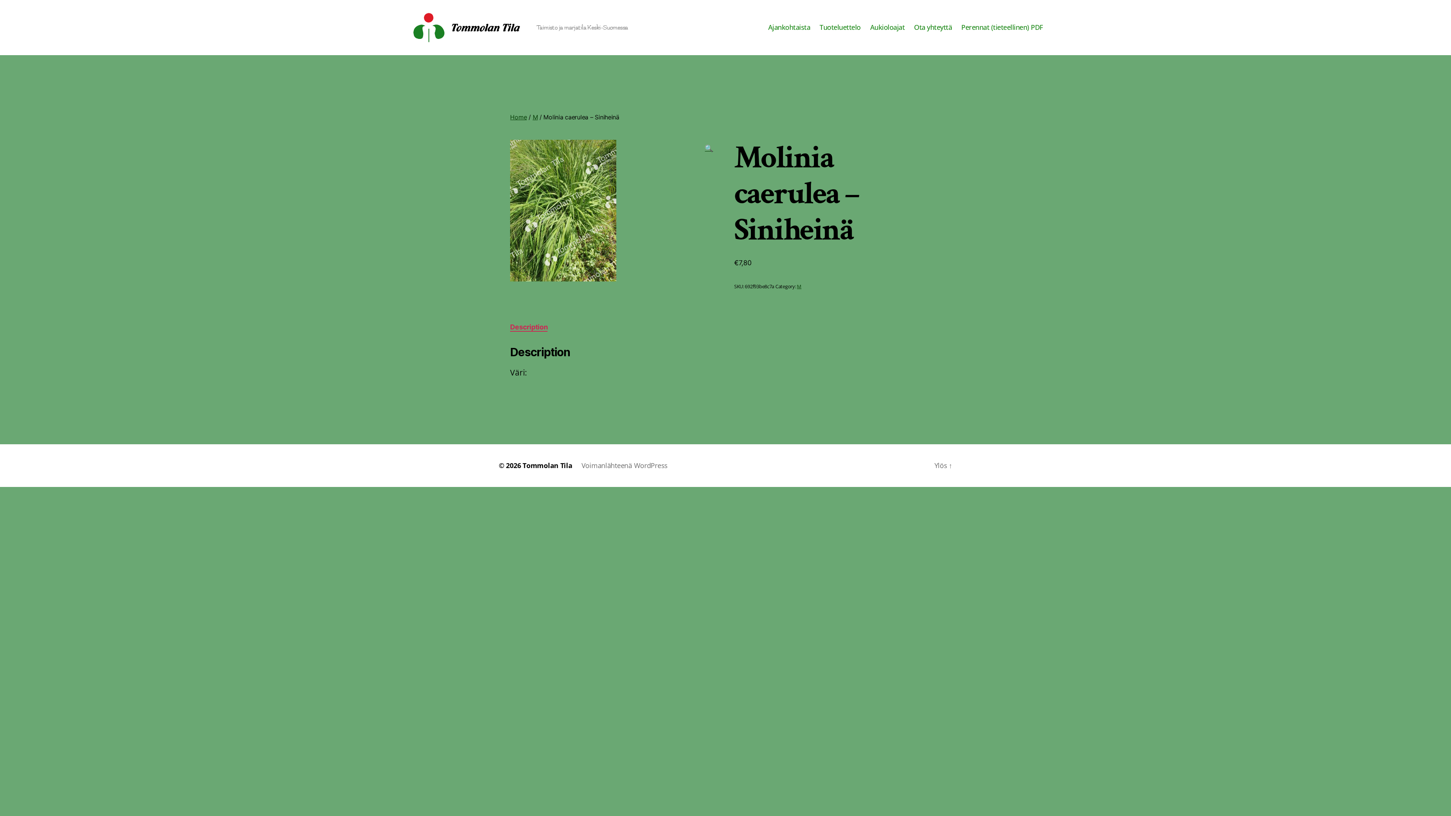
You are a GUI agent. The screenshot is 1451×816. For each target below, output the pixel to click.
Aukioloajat (887, 27)
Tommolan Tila (547, 465)
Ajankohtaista (789, 27)
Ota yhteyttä (933, 27)
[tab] (529, 327)
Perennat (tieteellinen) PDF (1002, 27)
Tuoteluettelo (840, 27)
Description (529, 327)
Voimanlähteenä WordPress (625, 465)
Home (518, 117)
